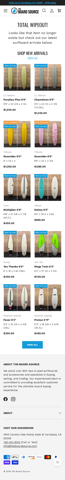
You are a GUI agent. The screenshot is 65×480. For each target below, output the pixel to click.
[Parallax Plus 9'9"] (17, 77)
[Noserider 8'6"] (48, 134)
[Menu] (5, 10)
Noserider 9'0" (12, 156)
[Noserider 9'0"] (17, 134)
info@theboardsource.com (20, 446)
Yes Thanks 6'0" (13, 266)
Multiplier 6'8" (12, 209)
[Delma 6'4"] (48, 187)
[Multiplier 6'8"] (17, 187)
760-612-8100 (11, 442)
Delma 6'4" (41, 209)
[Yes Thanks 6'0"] (17, 244)
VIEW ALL (32, 345)
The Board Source (21, 471)
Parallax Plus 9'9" (14, 99)
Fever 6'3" (9, 319)
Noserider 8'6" (43, 156)
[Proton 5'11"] (48, 297)
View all (32, 57)
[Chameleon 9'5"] (48, 77)
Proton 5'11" (41, 319)
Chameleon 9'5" (44, 99)
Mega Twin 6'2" (44, 266)
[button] (59, 10)
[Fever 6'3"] (17, 297)
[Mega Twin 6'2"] (48, 244)
